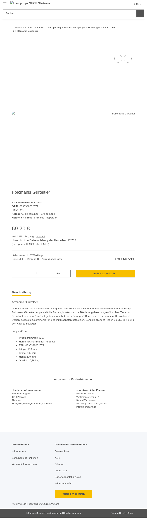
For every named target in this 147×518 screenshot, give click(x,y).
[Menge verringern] (16, 273)
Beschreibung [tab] (21, 292)
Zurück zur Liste (23, 27)
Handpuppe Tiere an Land (40, 213)
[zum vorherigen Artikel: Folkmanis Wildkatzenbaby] (123, 38)
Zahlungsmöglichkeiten (25, 457)
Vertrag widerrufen (73, 493)
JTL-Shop (128, 513)
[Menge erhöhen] (66, 273)
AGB (57, 457)
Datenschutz (62, 451)
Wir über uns (19, 451)
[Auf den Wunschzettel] (128, 59)
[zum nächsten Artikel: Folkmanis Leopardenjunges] (131, 38)
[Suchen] (140, 13)
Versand (40, 236)
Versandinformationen (24, 464)
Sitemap (59, 464)
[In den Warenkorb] (15, 50)
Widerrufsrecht (63, 483)
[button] (115, 4)
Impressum (61, 470)
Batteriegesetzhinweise (68, 476)
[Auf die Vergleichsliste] (118, 59)
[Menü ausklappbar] (4, 2)
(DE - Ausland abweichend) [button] (50, 259)
